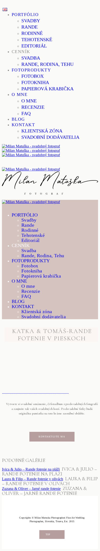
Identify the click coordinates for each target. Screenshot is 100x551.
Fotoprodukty (31, 70)
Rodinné (32, 33)
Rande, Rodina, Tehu (47, 64)
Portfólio (25, 14)
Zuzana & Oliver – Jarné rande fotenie (31, 489)
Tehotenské (36, 39)
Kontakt (23, 124)
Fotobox (32, 76)
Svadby (30, 20)
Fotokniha (35, 82)
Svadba (30, 58)
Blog (18, 119)
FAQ (26, 113)
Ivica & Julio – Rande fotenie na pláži (31, 469)
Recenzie (32, 107)
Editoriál (34, 45)
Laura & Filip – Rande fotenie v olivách (32, 479)
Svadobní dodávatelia (50, 137)
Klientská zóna (41, 130)
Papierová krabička (47, 88)
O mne (19, 94)
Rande (29, 27)
